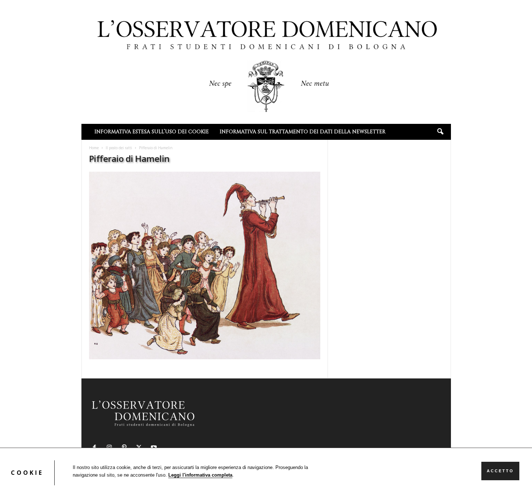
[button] (440, 132)
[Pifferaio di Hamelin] (205, 265)
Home (94, 147)
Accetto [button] (500, 471)
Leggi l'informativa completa (200, 475)
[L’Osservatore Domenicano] (266, 61)
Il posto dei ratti (119, 147)
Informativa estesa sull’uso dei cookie (151, 131)
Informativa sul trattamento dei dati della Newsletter (302, 131)
